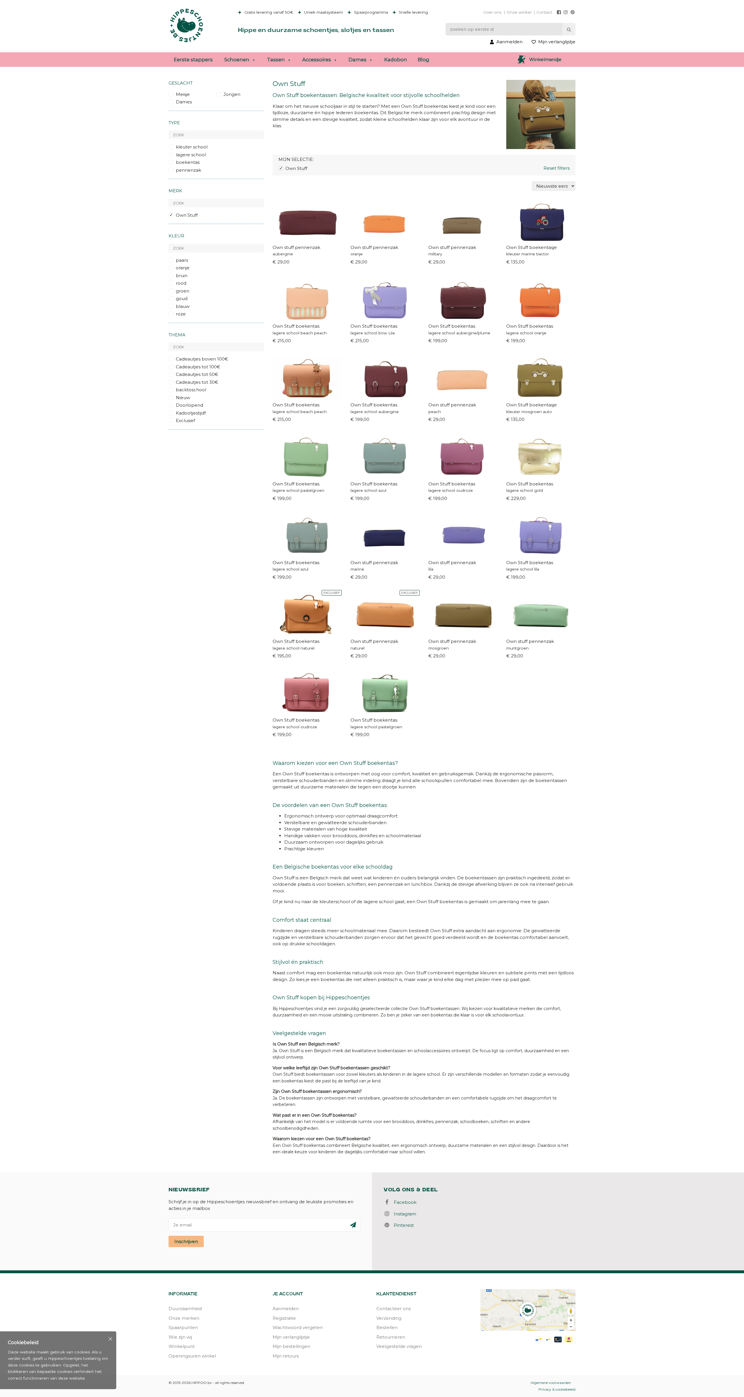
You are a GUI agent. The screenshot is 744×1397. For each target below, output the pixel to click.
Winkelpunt (182, 1346)
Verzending (388, 1318)
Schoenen (236, 59)
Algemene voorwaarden (551, 1382)
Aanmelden (286, 1308)
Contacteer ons (393, 1308)
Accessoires (316, 59)
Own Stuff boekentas (296, 326)
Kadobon (395, 59)
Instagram (403, 1214)
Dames (357, 59)
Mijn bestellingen (291, 1346)
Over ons (492, 12)
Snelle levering (413, 12)
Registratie (284, 1318)
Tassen (276, 59)
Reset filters (556, 168)
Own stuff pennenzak (296, 247)
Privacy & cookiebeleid (557, 1389)
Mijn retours (286, 1356)
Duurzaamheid (185, 1308)
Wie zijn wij (180, 1337)
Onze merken (184, 1318)
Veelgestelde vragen (399, 1346)
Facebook (403, 1202)
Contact (544, 12)
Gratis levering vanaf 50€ (268, 12)
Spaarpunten (183, 1327)
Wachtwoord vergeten (298, 1327)
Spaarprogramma (370, 12)
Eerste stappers (193, 59)
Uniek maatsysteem (323, 12)
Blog (423, 59)
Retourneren (390, 1337)
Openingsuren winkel (192, 1356)
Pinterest (402, 1225)
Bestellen (387, 1327)
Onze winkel (519, 12)
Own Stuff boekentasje (531, 247)
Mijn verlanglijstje (291, 1337)
